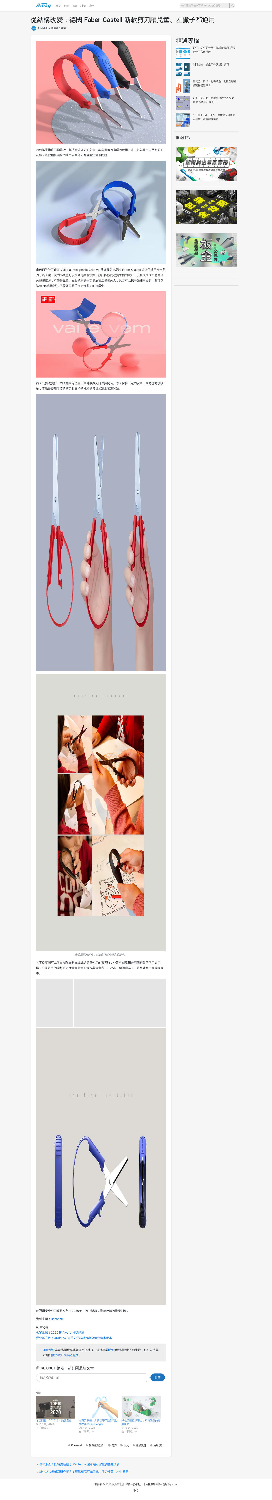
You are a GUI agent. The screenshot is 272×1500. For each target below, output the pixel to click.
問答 (111, 1350)
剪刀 (114, 1445)
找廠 (75, 5)
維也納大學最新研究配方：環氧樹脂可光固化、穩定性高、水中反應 (83, 1471)
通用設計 (158, 1445)
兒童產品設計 (97, 1445)
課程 (91, 5)
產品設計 (141, 1445)
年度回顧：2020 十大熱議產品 (54, 1420)
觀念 (66, 5)
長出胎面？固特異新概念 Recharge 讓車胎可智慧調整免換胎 (79, 1464)
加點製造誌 (118, 1484)
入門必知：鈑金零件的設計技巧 (211, 64)
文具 (126, 1445)
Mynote (172, 1484)
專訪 (58, 5)
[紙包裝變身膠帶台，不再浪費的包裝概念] (141, 1407)
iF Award (76, 1445)
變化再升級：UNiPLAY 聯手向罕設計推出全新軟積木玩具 (74, 1338)
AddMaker (44, 28)
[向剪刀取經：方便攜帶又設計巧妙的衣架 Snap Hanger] (98, 1407)
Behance (57, 1319)
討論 (83, 5)
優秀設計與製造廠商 (65, 1355)
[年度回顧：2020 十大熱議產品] (55, 1407)
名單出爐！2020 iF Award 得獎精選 (60, 1332)
